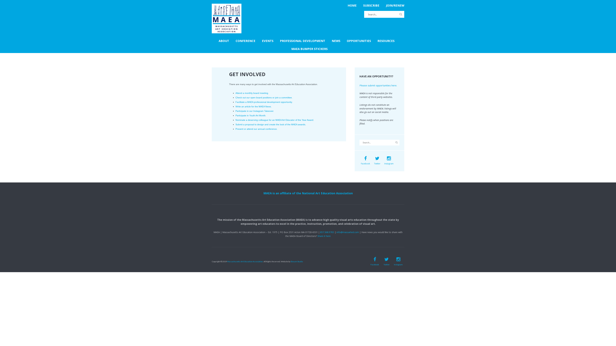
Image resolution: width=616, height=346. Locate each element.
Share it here (324, 236)
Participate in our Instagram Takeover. (254, 111)
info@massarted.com (348, 232)
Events (267, 41)
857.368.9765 (327, 232)
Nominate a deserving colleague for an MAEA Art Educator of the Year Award (274, 120)
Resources (385, 41)
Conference (245, 41)
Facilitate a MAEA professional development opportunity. (264, 102)
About (224, 41)
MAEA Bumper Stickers (309, 49)
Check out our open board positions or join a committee (263, 97)
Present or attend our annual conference (256, 129)
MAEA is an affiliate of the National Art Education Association (308, 193)
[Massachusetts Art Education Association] (226, 5)
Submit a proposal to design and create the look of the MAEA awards (270, 124)
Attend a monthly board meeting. (252, 93)
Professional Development (302, 41)
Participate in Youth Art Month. (250, 115)
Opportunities (359, 41)
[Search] (401, 14)
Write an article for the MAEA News (253, 106)
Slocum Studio (297, 261)
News (336, 41)
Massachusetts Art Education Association (245, 261)
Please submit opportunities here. (378, 85)
